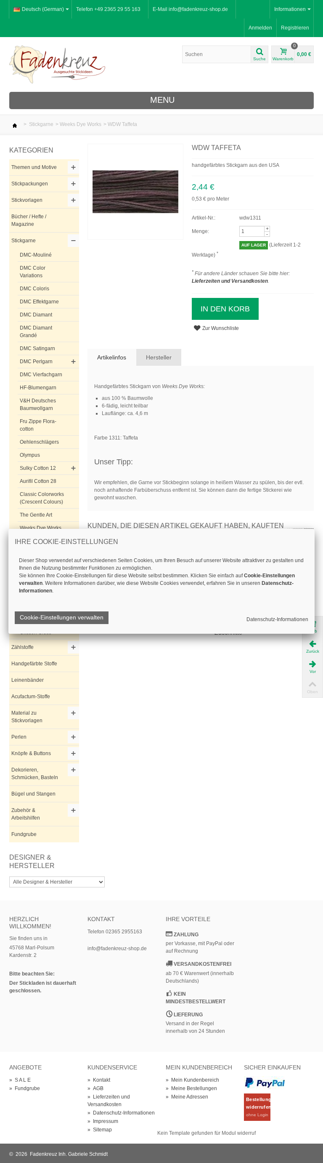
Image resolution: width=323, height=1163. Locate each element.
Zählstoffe (22, 647)
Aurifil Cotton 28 (38, 481)
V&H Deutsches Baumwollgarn (38, 404)
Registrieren (295, 28)
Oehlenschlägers (39, 442)
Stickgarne (41, 124)
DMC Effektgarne (39, 302)
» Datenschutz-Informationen (121, 1113)
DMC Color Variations (32, 272)
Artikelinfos (111, 357)
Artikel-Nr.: (203, 218)
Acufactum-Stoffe (30, 696)
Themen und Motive (34, 167)
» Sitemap (99, 1130)
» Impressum (102, 1121)
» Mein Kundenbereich (192, 1080)
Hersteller (159, 357)
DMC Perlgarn (36, 361)
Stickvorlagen (26, 200)
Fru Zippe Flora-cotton (38, 425)
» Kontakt (98, 1080)
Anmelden (260, 28)
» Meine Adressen (187, 1097)
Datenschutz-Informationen (277, 619)
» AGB (95, 1088)
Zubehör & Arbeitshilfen (25, 814)
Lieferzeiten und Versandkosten (230, 281)
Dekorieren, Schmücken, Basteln (34, 773)
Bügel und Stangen (33, 794)
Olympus (30, 455)
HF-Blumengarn (38, 388)
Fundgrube (24, 834)
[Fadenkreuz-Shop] (57, 64)
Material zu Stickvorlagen (26, 717)
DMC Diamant (36, 315)
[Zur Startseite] (14, 124)
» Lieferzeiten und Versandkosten (108, 1100)
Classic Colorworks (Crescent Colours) (42, 498)
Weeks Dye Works (80, 124)
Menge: (200, 231)
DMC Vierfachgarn (41, 375)
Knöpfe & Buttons (31, 753)
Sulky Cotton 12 (38, 468)
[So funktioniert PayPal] (265, 1082)
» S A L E (20, 1080)
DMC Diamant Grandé (36, 331)
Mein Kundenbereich (199, 1067)
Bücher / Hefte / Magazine (28, 220)
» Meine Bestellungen (191, 1088)
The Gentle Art (36, 515)
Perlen (18, 737)
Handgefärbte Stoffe (34, 664)
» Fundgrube (24, 1088)
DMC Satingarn (37, 348)
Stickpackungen (29, 184)
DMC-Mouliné (36, 255)
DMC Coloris (34, 289)
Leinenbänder (27, 680)
